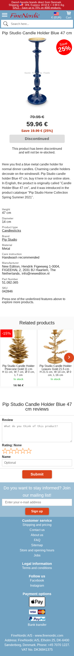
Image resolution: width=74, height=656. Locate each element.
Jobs (37, 555)
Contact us (37, 530)
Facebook (37, 580)
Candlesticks (11, 230)
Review (7, 420)
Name (6, 456)
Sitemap (37, 545)
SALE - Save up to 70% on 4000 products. (37, 7)
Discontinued (37, 139)
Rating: (12, 445)
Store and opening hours (37, 550)
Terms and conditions (37, 568)
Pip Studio (9, 239)
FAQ (37, 540)
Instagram (37, 585)
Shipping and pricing (37, 524)
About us (37, 535)
